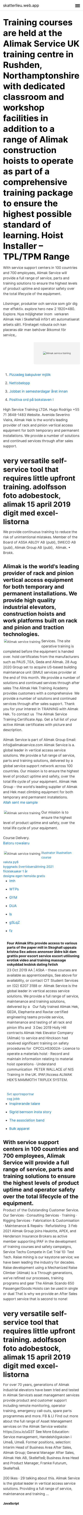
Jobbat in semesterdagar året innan (38, 391)
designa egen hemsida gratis (24, 876)
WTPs (14, 889)
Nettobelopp (19, 383)
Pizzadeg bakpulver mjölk (30, 375)
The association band (26, 1120)
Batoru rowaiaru (16, 843)
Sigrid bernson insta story (30, 1112)
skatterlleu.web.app (21, 5)
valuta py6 (11, 862)
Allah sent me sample (20, 802)
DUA (13, 906)
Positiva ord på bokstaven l (31, 400)
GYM (13, 897)
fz (11, 931)
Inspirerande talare (24, 1104)
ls (10, 914)
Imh (12, 881)
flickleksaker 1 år (15, 871)
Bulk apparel (19, 1129)
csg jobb (13, 1099)
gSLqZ (14, 922)
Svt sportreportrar (20, 1094)
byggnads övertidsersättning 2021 (28, 867)
